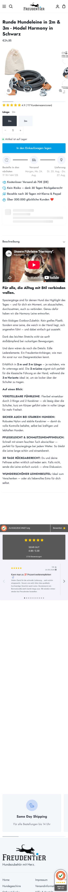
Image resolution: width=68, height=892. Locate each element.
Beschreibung (11, 241)
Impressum (41, 880)
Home (5, 880)
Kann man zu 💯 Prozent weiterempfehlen (31, 574)
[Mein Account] (56, 6)
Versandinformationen (48, 886)
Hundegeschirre (11, 886)
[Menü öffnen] (3, 6)
